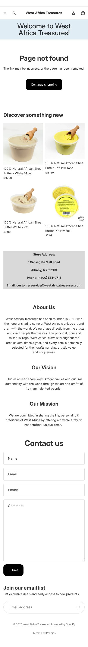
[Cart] (83, 13)
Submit (13, 570)
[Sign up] (78, 607)
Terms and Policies (44, 633)
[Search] (14, 13)
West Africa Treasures (36, 624)
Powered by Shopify (63, 624)
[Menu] (5, 13)
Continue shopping (44, 84)
